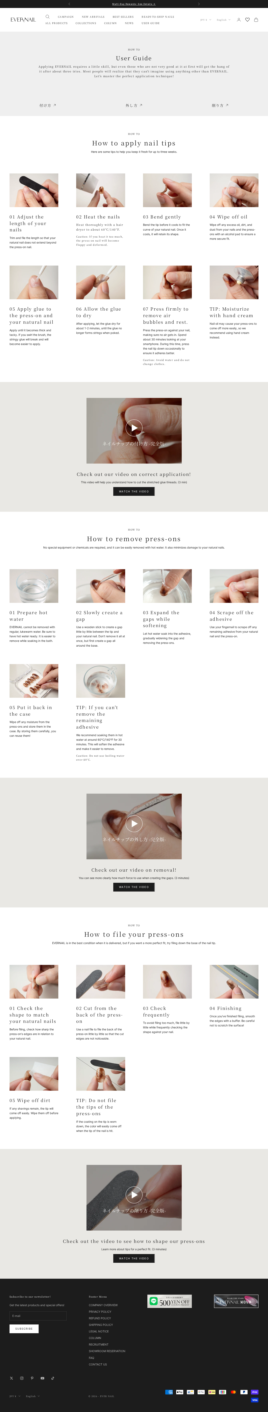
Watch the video (134, 491)
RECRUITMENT (99, 1344)
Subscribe (24, 1328)
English (222, 19)
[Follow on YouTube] (42, 1378)
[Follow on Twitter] (11, 1378)
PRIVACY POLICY (100, 1311)
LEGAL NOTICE (99, 1331)
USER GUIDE (151, 23)
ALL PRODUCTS (56, 23)
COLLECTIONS (86, 23)
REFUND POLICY (100, 1318)
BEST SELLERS (123, 16)
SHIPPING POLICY (101, 1324)
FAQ (91, 1357)
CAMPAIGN (66, 16)
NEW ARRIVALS (93, 16)
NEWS (129, 23)
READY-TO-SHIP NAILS (158, 16)
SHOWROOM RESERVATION (107, 1351)
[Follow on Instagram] (22, 1378)
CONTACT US (98, 1364)
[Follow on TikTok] (53, 1378)
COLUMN (110, 23)
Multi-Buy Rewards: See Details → (134, 4)
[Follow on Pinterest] (32, 1378)
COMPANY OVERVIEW (103, 1305)
